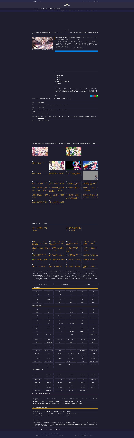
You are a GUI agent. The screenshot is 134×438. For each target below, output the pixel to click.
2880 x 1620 (48, 390)
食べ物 (37, 328)
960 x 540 (40, 116)
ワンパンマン (59, 339)
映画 (71, 302)
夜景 (57, 10)
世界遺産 (70, 10)
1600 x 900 (87, 116)
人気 (54, 8)
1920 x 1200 (37, 382)
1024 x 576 (45, 116)
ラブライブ (37, 345)
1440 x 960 (46, 120)
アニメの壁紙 (57, 77)
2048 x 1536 (59, 376)
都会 (93, 315)
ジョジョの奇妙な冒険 (49, 342)
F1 (59, 345)
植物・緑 (37, 294)
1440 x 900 (57, 109)
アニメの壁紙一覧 (43, 284)
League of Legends (93, 347)
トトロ (93, 353)
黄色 (37, 315)
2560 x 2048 (37, 379)
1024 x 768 (40, 104)
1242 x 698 (57, 116)
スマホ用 (58, 8)
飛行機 (48, 299)
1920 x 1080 (41, 118)
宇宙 (55, 10)
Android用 (94, 10)
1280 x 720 (63, 116)
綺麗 (78, 10)
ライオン (82, 334)
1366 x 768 (69, 116)
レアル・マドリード (93, 358)
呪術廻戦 (48, 366)
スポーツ (37, 302)
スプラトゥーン (37, 350)
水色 (48, 315)
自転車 (60, 350)
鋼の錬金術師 (82, 350)
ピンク (60, 312)
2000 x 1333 (82, 390)
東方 (37, 334)
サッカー (93, 299)
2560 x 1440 (37, 390)
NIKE (49, 353)
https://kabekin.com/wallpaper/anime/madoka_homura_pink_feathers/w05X (71, 424)
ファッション (82, 345)
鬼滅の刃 (93, 342)
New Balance (93, 364)
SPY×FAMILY (48, 364)
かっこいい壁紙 (82, 339)
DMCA (57, 435)
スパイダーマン (71, 339)
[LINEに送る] (97, 96)
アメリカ (59, 320)
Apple (82, 328)
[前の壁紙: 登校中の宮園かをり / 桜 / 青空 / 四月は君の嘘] (65, 30)
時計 (82, 358)
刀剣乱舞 (59, 353)
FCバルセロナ (37, 353)
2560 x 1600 (48, 382)
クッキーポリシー (52, 435)
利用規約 (37, 435)
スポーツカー (71, 312)
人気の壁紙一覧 (88, 284)
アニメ (35, 10)
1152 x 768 (40, 120)
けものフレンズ (71, 364)
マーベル (59, 334)
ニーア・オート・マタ (82, 353)
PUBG (60, 361)
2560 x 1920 (71, 376)
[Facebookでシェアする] (93, 96)
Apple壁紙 (60, 358)
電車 (63, 10)
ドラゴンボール (37, 323)
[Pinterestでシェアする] (95, 96)
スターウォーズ (71, 331)
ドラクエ (82, 361)
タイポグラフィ (37, 347)
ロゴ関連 (82, 317)
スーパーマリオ (71, 347)
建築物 (82, 302)
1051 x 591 (51, 116)
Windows (37, 342)
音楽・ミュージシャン (94, 317)
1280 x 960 (52, 104)
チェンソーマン (37, 358)
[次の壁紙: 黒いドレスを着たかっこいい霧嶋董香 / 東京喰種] (68, 30)
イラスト (41, 10)
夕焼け (48, 317)
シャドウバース (71, 353)
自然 (49, 10)
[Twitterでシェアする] (91, 96)
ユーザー (67, 90)
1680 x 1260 (37, 376)
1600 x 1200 (93, 374)
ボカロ (37, 317)
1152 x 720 (45, 109)
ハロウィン (82, 347)
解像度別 (50, 8)
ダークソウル (48, 334)
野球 (82, 299)
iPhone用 (90, 10)
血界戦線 (59, 364)
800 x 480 (40, 113)
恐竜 (71, 342)
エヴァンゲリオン (60, 323)
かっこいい (81, 10)
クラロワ (37, 366)
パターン (45, 10)
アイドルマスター (48, 347)
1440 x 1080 (65, 104)
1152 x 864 (46, 104)
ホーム (35, 8)
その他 (93, 302)
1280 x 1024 (41, 107)
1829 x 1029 (93, 116)
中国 (82, 342)
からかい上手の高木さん (93, 361)
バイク (60, 299)
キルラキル (82, 364)
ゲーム (38, 10)
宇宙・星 (71, 291)
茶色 (93, 320)
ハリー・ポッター (93, 350)
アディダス (49, 358)
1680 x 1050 (64, 109)
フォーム (87, 91)
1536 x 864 (81, 116)
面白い (71, 345)
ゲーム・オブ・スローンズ (48, 345)
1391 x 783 (75, 116)
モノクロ (48, 328)
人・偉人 (71, 334)
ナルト (82, 323)
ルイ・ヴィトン (71, 358)
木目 (37, 331)
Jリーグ (59, 347)
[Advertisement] (67, 20)
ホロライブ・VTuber (71, 361)
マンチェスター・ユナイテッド (49, 361)
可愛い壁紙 (94, 339)
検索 (39, 8)
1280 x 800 (51, 109)
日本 (82, 315)
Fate (71, 328)
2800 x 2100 (82, 376)
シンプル (74, 10)
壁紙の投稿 (61, 435)
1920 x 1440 (48, 376)
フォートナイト (37, 364)
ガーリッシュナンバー (37, 361)
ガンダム (71, 350)
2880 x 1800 (59, 382)
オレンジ (71, 315)
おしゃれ (85, 10)
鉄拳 (93, 345)
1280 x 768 (45, 113)
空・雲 (60, 294)
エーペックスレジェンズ (48, 350)
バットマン (60, 331)
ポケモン (59, 342)
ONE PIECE (60, 317)
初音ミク (71, 317)
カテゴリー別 (44, 8)
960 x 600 (40, 109)
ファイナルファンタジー (71, 323)
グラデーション (82, 331)
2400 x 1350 (93, 387)
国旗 (48, 331)
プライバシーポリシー (44, 435)
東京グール (37, 339)
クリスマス (49, 339)
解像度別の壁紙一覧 (66, 284)
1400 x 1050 (58, 104)
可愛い (37, 312)
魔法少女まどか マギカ (94, 334)
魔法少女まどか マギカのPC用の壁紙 (62, 81)
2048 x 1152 (82, 387)
